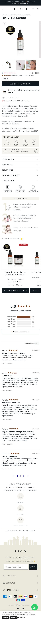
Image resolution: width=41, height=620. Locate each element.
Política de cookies (29, 614)
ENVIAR (33, 567)
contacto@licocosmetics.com (20, 605)
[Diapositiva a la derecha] (38, 65)
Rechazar (14, 617)
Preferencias (22, 617)
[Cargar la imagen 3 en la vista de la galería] (31, 65)
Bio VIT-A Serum (7, 363)
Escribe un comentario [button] (21, 332)
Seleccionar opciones (15, 290)
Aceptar (5, 617)
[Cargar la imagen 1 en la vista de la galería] (10, 65)
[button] (3, 9)
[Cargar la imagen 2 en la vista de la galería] (20, 65)
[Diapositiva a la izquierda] (2, 65)
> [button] (27, 476)
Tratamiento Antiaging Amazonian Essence (15, 273)
